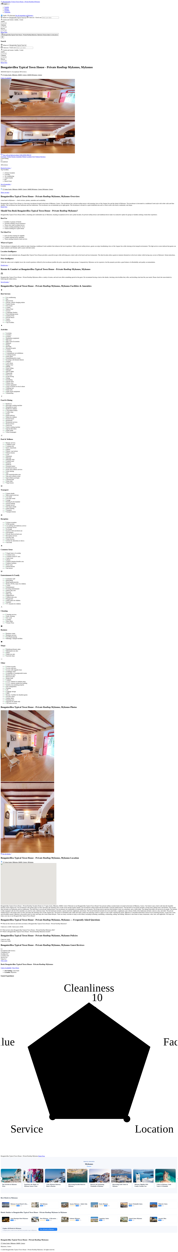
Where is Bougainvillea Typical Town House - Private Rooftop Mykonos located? (26, 931)
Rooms (13, 157)
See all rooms (5, 282)
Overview (4, 157)
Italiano (6, 9)
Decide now (4, 265)
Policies (38, 157)
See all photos (6, 854)
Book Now (4, 32)
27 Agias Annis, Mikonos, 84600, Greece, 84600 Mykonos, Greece (22, 75)
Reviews (43, 157)
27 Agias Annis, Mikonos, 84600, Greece (13, 1243)
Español (6, 10)
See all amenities (6, 184)
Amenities (19, 157)
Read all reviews (6, 168)
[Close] (2, 37)
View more (4, 960)
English (6, 7)
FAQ (33, 157)
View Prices (15, 968)
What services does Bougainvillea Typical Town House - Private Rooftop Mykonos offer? (28, 930)
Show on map (5, 192)
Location (29, 157)
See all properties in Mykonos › (24, 15)
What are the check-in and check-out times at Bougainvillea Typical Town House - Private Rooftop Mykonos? (34, 923)
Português (7, 12)
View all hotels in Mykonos (47, 1229)
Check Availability (6, 78)
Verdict (9, 157)
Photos (24, 157)
